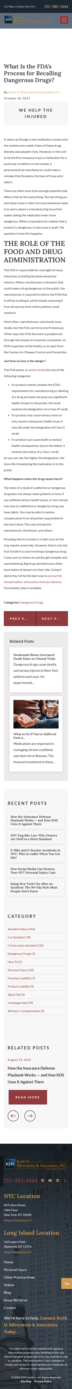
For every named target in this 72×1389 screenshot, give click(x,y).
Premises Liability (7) (21, 978)
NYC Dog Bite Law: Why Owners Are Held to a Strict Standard (34, 837)
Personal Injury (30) (21, 970)
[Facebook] (43, 1180)
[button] (13, 1115)
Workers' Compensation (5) (26, 1011)
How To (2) (15, 962)
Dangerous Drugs (31, 602)
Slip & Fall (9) (16, 994)
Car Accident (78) (19, 937)
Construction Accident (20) (26, 945)
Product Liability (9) (21, 986)
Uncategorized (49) (20, 1002)
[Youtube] (50, 1180)
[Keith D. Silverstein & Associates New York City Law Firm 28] (65, 1180)
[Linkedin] (58, 1180)
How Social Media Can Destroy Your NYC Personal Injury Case (33, 870)
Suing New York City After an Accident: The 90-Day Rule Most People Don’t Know (34, 887)
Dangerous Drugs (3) (21, 953)
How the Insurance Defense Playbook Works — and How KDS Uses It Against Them (34, 820)
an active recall (34, 370)
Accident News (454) (21, 929)
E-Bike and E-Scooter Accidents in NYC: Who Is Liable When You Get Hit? (35, 853)
